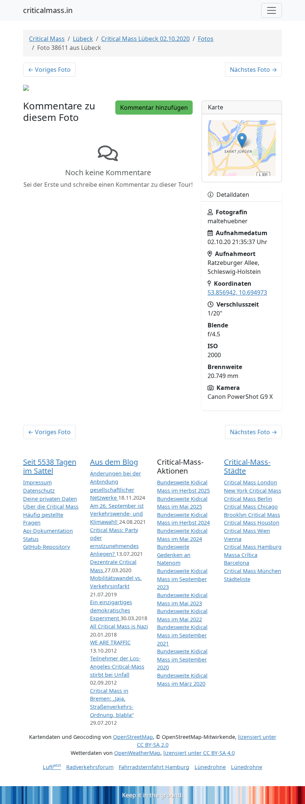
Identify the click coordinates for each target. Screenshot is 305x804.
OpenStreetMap (133, 736)
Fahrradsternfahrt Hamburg (154, 767)
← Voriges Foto (49, 69)
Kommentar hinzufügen (154, 107)
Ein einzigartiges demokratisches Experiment (111, 610)
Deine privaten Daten (50, 498)
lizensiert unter (199, 752)
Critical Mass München (252, 570)
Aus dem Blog (114, 462)
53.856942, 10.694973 (237, 292)
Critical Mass (47, 39)
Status (31, 538)
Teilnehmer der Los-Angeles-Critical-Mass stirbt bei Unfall (117, 666)
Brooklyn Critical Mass (252, 514)
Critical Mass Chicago (251, 506)
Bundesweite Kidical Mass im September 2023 (182, 578)
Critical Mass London (250, 482)
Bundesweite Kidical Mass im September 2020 (182, 659)
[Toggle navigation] (271, 10)
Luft (52, 767)
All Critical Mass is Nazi (119, 626)
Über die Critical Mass (50, 506)
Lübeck (83, 39)
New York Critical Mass (252, 490)
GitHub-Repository (46, 546)
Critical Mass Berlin (248, 498)
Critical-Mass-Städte (247, 466)
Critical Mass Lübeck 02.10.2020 (145, 39)
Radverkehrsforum (89, 767)
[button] (242, 140)
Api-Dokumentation (48, 530)
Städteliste (237, 579)
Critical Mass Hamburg (253, 546)
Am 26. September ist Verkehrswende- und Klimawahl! (117, 513)
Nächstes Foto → (253, 69)
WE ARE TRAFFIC (110, 642)
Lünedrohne (210, 767)
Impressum (37, 482)
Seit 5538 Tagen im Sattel (49, 466)
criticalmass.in (48, 10)
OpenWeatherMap (137, 752)
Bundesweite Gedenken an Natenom (173, 554)
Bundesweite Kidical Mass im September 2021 (182, 635)
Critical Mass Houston (251, 522)
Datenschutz (39, 490)
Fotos (206, 39)
